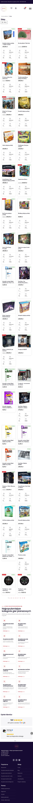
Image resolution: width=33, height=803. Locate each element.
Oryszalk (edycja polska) (24, 520)
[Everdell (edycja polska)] (24, 102)
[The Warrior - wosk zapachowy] (8, 580)
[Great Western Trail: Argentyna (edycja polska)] (8, 170)
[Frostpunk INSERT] (24, 341)
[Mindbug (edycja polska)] (24, 205)
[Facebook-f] (13, 760)
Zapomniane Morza (22, 179)
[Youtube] (19, 760)
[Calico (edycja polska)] (8, 136)
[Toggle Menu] (30, 8)
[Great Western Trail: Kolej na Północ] (24, 477)
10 (24, 598)
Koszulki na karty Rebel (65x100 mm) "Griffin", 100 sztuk (8, 556)
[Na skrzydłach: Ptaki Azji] (24, 34)
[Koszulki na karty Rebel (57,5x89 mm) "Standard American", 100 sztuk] (8, 375)
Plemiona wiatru (22, 555)
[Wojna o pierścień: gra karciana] (8, 341)
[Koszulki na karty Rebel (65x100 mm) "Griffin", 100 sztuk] (8, 546)
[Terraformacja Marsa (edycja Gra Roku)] (24, 68)
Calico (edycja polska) (7, 145)
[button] (1, 733)
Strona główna (4, 16)
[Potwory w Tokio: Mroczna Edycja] (8, 477)
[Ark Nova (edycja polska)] (8, 511)
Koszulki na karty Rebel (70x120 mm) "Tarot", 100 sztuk (8, 283)
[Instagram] (16, 760)
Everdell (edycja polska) (23, 111)
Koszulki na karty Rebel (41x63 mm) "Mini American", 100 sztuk (7, 442)
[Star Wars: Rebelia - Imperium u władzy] (24, 398)
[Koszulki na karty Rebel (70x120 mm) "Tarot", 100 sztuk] (8, 273)
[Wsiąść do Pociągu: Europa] (8, 102)
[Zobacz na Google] (4, 730)
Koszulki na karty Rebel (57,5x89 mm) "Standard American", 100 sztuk (8, 385)
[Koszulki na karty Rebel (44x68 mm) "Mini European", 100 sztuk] (8, 454)
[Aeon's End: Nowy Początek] (8, 239)
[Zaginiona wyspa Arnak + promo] (24, 239)
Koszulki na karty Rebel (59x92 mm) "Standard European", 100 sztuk (23, 442)
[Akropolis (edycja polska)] (24, 307)
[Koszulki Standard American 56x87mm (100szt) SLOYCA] (8, 398)
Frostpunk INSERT (22, 349)
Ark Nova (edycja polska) (8, 520)
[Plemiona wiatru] (24, 546)
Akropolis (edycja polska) (24, 315)
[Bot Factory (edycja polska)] (8, 205)
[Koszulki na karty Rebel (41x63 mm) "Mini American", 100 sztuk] (8, 432)
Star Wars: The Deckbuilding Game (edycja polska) (22, 283)
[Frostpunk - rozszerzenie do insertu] (24, 375)
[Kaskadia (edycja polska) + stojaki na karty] (8, 34)
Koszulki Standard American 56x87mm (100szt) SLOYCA (7, 408)
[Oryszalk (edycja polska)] (24, 511)
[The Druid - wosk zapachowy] (24, 580)
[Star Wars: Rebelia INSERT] (24, 454)
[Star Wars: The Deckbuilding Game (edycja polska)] (24, 273)
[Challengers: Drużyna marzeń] (24, 136)
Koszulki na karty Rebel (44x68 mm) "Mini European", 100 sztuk (7, 465)
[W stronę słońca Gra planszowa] (8, 68)
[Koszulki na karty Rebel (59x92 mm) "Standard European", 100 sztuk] (24, 432)
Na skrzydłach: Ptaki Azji (24, 43)
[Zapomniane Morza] (24, 170)
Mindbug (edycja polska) (24, 213)
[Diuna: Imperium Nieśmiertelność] (8, 307)
